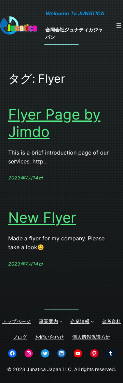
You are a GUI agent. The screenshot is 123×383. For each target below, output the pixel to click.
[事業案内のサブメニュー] (60, 321)
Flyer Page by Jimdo (54, 123)
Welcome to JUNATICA (74, 13)
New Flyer (42, 217)
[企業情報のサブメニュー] (92, 321)
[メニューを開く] (119, 25)
